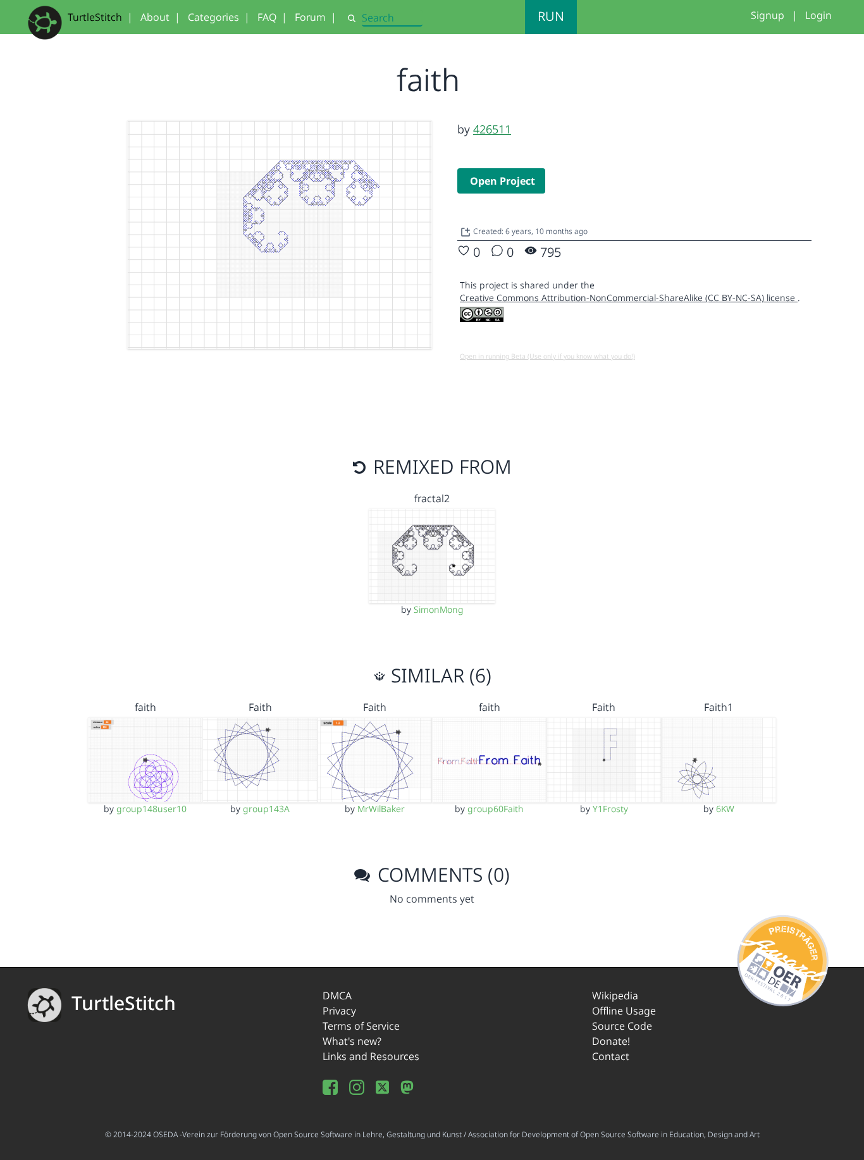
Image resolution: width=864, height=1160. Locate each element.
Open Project (502, 181)
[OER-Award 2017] (783, 959)
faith (145, 707)
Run (551, 16)
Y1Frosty (610, 809)
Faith (260, 707)
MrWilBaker (381, 809)
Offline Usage (624, 1011)
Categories (213, 17)
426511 (492, 129)
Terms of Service (361, 1026)
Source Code (622, 1026)
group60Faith (495, 809)
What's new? (352, 1041)
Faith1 (718, 707)
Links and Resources (371, 1056)
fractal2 (432, 498)
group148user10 (151, 809)
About (155, 17)
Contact (610, 1056)
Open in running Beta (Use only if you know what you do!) (547, 356)
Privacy (339, 1011)
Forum (310, 17)
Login (818, 15)
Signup (767, 15)
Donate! (611, 1041)
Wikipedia (615, 996)
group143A (266, 809)
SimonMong (439, 609)
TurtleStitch (95, 17)
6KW (725, 809)
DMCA (337, 996)
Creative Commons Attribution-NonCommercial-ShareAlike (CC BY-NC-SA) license (629, 298)
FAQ (266, 17)
